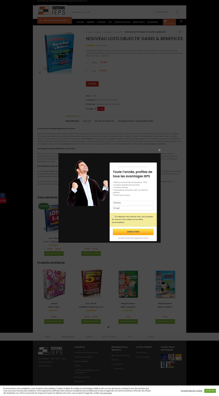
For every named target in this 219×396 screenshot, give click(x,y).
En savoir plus (106, 393)
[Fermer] (159, 150)
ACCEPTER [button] (210, 391)
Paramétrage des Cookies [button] (191, 391)
